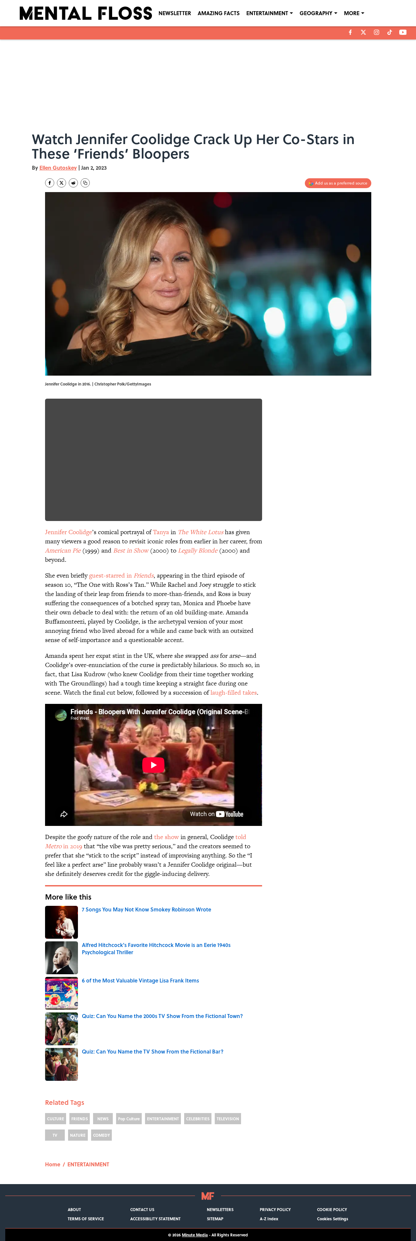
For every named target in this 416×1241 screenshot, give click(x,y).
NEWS (103, 1119)
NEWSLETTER (175, 13)
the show (166, 836)
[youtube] (403, 32)
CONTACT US (142, 1209)
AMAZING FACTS (219, 13)
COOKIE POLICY (332, 1209)
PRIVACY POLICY (275, 1209)
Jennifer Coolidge (68, 532)
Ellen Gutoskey (58, 167)
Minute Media (195, 1235)
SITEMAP (215, 1219)
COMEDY (101, 1135)
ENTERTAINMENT (267, 13)
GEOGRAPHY (316, 13)
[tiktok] (389, 32)
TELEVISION (228, 1119)
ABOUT (74, 1209)
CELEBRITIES (197, 1119)
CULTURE (55, 1119)
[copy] (85, 182)
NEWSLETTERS (220, 1209)
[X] (363, 32)
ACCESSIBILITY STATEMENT (155, 1219)
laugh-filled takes (233, 692)
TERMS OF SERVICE (86, 1219)
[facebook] (350, 32)
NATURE (78, 1135)
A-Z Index (269, 1219)
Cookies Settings (332, 1219)
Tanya (161, 532)
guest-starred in (121, 575)
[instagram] (376, 32)
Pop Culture (129, 1119)
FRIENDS (79, 1119)
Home (52, 1164)
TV (55, 1135)
